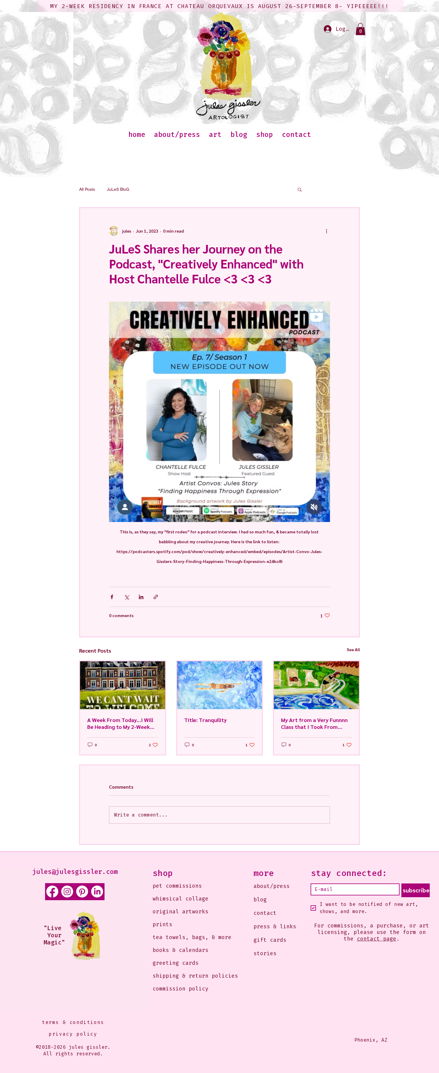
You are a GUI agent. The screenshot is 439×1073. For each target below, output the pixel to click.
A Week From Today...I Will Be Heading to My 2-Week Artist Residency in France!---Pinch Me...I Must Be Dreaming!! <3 (122, 723)
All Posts (87, 189)
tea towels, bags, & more (186, 937)
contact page (376, 938)
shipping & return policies (186, 976)
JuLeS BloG (118, 189)
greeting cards (176, 963)
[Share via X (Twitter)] (126, 597)
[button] (360, 29)
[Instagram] (67, 892)
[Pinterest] (82, 892)
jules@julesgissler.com (75, 872)
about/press (272, 886)
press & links (275, 926)
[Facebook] (52, 892)
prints (162, 924)
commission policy (180, 988)
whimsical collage (180, 898)
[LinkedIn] (97, 892)
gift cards (270, 940)
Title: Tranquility (205, 719)
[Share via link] (156, 597)
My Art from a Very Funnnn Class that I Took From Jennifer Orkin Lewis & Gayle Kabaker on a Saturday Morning (316, 723)
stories (265, 953)
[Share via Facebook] (112, 597)
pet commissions (177, 886)
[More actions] (326, 230)
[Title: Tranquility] (219, 685)
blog (260, 899)
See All (353, 649)
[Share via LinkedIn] (141, 597)
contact (265, 913)
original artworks (180, 911)
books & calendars (180, 950)
